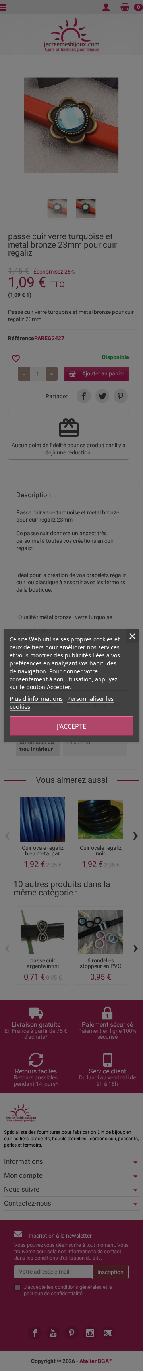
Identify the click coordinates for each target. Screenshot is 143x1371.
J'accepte (71, 726)
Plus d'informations (36, 698)
